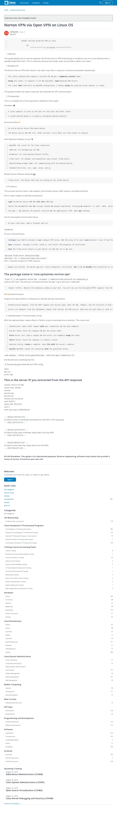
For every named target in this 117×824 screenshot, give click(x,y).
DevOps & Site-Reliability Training (59, 564)
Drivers (59, 596)
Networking (59, 610)
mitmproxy (9, 229)
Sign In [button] (10, 479)
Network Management (59, 673)
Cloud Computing (59, 660)
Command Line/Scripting (59, 663)
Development (59, 691)
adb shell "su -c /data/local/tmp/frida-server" (26, 258)
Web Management (59, 680)
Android (59, 688)
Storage (59, 617)
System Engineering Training (59, 585)
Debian (59, 625)
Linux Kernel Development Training (59, 571)
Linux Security (59, 670)
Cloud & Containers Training (59, 557)
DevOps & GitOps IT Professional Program (59, 539)
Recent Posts (9, 493)
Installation (59, 747)
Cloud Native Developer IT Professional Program (59, 543)
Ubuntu (59, 652)
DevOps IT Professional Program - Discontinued (59, 536)
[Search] (100, 3)
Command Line (59, 736)
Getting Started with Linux (59, 703)
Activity (6, 496)
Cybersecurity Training (59, 561)
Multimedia (59, 607)
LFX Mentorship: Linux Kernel (59, 521)
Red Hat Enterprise (59, 642)
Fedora (59, 628)
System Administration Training (59, 582)
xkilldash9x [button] (14, 32)
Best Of (7, 505)
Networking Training (59, 575)
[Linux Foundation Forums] (10, 3)
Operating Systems (59, 695)
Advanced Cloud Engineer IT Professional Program (59, 532)
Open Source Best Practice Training (59, 578)
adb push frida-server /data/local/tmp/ (22, 255)
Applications (59, 733)
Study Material (59, 714)
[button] (6, 33)
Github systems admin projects (15, 667)
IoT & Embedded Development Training (59, 568)
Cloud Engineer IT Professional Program (59, 529)
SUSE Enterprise (59, 649)
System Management (59, 677)
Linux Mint (59, 632)
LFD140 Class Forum (59, 758)
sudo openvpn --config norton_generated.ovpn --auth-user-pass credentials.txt (39, 355)
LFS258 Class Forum (59, 761)
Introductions (59, 710)
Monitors (59, 603)
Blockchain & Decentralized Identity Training (59, 554)
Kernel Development (59, 722)
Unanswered (58, 499)
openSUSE (59, 638)
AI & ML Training (59, 551)
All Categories (9, 489)
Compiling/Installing (59, 740)
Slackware (59, 645)
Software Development (59, 725)
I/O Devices (59, 600)
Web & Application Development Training (59, 588)
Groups (6, 502)
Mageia (59, 635)
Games (59, 743)
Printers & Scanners (59, 613)
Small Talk (59, 755)
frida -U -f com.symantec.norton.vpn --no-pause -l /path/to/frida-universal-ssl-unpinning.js (46, 279)
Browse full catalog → (12, 803)
